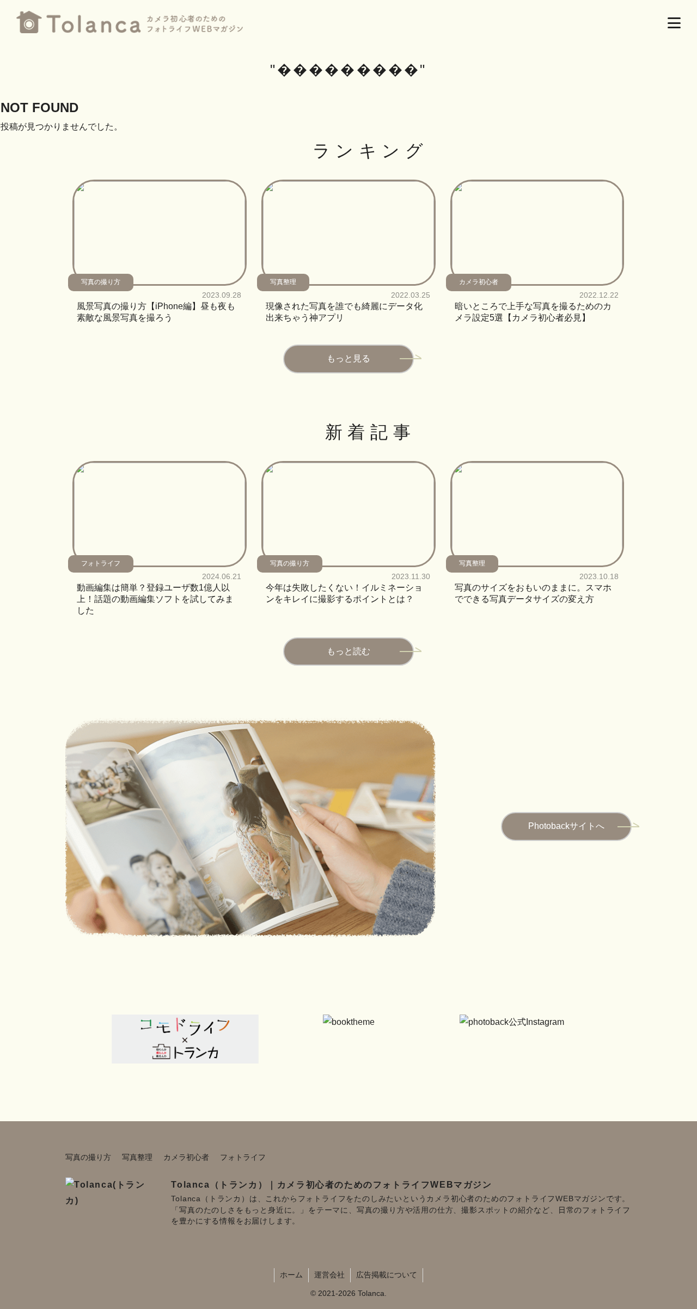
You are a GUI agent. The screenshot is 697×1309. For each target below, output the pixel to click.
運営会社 (329, 1274)
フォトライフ (243, 1157)
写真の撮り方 (88, 1157)
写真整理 (137, 1157)
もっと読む (348, 651)
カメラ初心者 (186, 1157)
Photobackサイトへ (566, 826)
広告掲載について (386, 1274)
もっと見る (348, 358)
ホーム (291, 1274)
